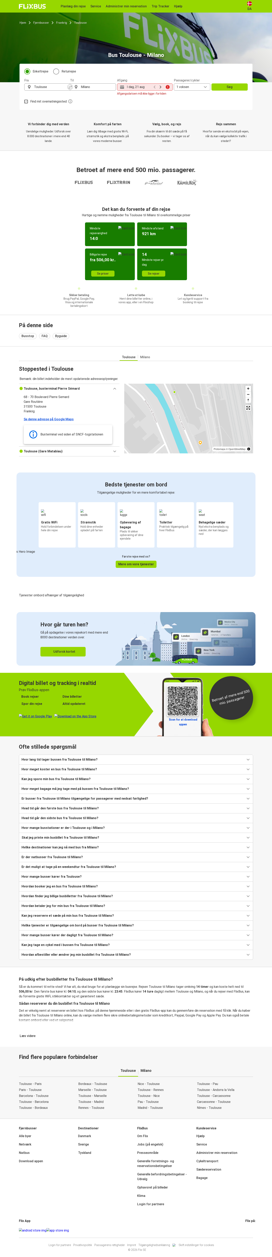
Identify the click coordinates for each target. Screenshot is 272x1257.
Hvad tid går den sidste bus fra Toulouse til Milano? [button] (60, 818)
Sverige (83, 1144)
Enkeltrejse (40, 71)
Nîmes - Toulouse (209, 1108)
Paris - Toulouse (30, 1090)
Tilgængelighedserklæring (154, 1245)
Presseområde (147, 1153)
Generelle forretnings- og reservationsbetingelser (155, 1163)
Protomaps (219, 449)
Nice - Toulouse (149, 1084)
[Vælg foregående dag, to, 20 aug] (154, 87)
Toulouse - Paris (30, 1084)
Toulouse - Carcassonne (214, 1096)
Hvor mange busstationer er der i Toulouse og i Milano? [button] (63, 828)
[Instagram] (247, 1230)
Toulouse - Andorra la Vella (215, 1090)
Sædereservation (208, 1169)
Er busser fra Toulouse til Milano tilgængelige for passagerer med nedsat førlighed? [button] (85, 798)
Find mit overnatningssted (48, 101)
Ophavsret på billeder (152, 1187)
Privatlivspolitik (82, 1245)
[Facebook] (246, 1230)
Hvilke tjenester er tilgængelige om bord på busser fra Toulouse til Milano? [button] (78, 925)
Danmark (84, 1136)
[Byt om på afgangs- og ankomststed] (70, 87)
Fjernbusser (41, 22)
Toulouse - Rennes (151, 1090)
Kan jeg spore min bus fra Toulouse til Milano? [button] (56, 779)
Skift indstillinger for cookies (196, 1245)
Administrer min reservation (216, 1153)
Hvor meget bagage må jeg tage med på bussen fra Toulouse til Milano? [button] (75, 789)
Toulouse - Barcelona (34, 1102)
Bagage (201, 1178)
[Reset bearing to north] (248, 400)
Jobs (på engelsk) (150, 1144)
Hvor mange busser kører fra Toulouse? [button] (52, 876)
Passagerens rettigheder (109, 1245)
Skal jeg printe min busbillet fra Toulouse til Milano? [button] (60, 837)
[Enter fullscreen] (248, 408)
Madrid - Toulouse (150, 1108)
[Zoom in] (248, 388)
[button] (69, 388)
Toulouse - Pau (207, 1084)
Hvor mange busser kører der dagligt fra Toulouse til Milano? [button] (67, 935)
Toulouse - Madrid (91, 1102)
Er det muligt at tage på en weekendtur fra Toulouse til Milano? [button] (69, 867)
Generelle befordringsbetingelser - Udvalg (162, 1176)
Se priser (103, 273)
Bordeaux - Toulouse (92, 1084)
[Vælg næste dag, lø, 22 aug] (160, 87)
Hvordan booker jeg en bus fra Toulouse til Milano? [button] (60, 886)
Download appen (31, 1161)
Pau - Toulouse (148, 1102)
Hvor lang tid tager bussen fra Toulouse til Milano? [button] (60, 759)
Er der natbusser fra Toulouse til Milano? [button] (52, 857)
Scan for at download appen (183, 722)
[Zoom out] (248, 394)
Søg (230, 87)
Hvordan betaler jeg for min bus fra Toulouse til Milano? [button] (63, 906)
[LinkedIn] (249, 1230)
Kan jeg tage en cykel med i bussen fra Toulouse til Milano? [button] (66, 945)
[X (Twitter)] (250, 1230)
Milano (145, 357)
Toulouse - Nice (149, 1096)
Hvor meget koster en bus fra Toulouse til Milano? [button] (59, 769)
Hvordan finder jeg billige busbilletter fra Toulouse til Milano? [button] (67, 896)
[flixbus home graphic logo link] (32, 6)
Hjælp (200, 1136)
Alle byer (25, 1136)
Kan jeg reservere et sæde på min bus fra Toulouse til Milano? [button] (68, 916)
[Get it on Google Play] (32, 1230)
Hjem (23, 22)
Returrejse (69, 71)
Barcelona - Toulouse (34, 1096)
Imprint (131, 1245)
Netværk (25, 1144)
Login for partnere (150, 1204)
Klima (141, 1196)
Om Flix (142, 1136)
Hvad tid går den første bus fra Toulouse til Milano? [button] (60, 808)
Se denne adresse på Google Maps (49, 419)
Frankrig (61, 22)
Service (201, 1144)
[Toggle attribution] (248, 449)
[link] (136, 639)
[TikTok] (251, 1230)
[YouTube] (248, 1230)
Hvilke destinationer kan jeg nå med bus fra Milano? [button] (60, 847)
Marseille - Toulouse (92, 1090)
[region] (188, 418)
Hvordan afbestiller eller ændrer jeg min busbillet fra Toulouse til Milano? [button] (76, 955)
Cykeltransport (207, 1161)
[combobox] (51, 87)
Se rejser (153, 273)
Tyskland (84, 1153)
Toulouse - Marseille (92, 1096)
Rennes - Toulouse (91, 1108)
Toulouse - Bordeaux (33, 1108)
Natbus (24, 1153)
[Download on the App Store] (57, 1230)
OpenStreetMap (237, 449)
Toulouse (80, 22)
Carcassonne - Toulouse (214, 1102)
